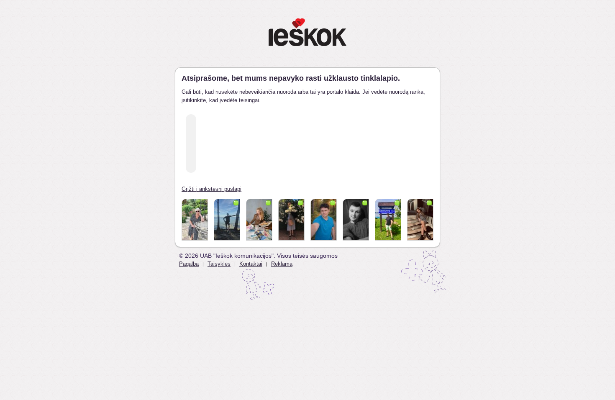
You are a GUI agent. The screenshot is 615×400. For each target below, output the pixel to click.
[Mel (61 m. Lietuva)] (291, 220)
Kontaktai (250, 264)
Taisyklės (219, 264)
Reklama (281, 264)
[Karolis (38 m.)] (227, 220)
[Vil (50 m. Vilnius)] (259, 220)
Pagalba (189, 264)
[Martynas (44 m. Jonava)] (388, 220)
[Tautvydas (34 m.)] (323, 220)
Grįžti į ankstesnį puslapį (211, 189)
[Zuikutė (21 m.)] (420, 220)
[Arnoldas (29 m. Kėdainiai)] (356, 220)
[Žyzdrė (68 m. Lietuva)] (195, 220)
